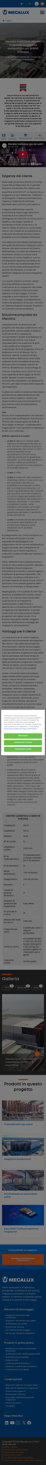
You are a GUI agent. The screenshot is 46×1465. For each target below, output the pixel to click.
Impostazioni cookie (23, 749)
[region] (23, 732)
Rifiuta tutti (23, 736)
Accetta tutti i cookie (23, 742)
